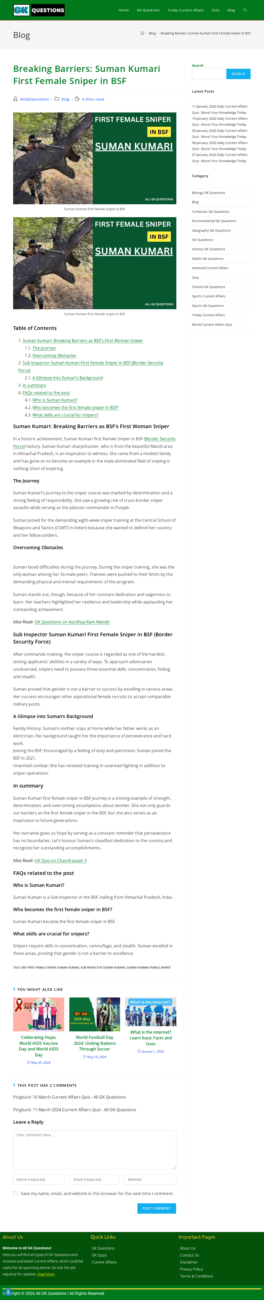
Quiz (195, 277)
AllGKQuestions (34, 99)
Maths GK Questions (208, 258)
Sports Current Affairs (208, 296)
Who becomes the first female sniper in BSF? (75, 407)
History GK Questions (208, 249)
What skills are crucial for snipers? (65, 415)
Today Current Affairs (208, 315)
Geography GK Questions (211, 230)
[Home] (142, 33)
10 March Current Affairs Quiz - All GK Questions (79, 1097)
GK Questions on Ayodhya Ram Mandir (72, 622)
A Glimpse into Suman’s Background (67, 378)
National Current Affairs (210, 268)
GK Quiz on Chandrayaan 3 (61, 860)
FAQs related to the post (46, 393)
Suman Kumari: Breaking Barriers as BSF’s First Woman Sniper (83, 340)
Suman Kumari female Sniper (148, 967)
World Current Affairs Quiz (212, 324)
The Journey (44, 348)
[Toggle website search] (245, 10)
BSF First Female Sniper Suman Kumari (50, 967)
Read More (46, 1274)
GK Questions (202, 239)
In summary (34, 385)
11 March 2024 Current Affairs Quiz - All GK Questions (84, 1110)
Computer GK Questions (210, 211)
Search (198, 65)
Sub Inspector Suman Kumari (103, 967)
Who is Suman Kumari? (54, 400)
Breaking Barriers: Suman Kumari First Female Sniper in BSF (206, 33)
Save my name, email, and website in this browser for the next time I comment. (97, 1193)
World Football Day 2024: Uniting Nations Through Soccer (95, 1043)
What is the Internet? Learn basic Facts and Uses (151, 1038)
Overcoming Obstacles (54, 355)
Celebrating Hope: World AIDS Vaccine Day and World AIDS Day (39, 1045)
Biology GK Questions (208, 192)
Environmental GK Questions (214, 220)
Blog (65, 99)
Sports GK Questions (208, 305)
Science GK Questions (208, 286)
